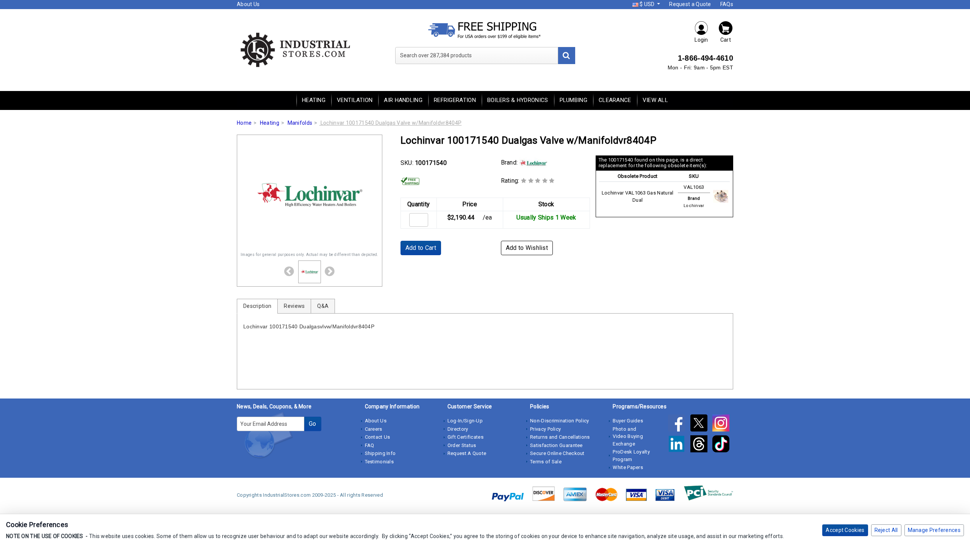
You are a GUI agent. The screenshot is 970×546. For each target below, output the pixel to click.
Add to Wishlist (527, 247)
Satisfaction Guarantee (556, 445)
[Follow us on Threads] (701, 445)
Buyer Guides (628, 421)
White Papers (628, 467)
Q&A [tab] (323, 306)
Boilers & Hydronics (517, 100)
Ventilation (354, 100)
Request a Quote (690, 4)
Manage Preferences (934, 530)
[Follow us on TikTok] (722, 445)
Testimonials (379, 461)
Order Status (461, 445)
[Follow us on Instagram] (722, 424)
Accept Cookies (845, 530)
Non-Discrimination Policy (559, 421)
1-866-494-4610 (705, 58)
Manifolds (300, 123)
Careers (373, 429)
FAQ (369, 445)
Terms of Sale (546, 461)
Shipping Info (380, 453)
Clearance (615, 100)
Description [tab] (257, 306)
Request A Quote (467, 453)
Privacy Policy (545, 429)
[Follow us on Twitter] (701, 424)
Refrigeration (455, 100)
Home (244, 123)
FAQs (726, 4)
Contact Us (377, 437)
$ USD (647, 4)
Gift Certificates (465, 437)
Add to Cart (420, 247)
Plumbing (573, 100)
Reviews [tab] (294, 306)
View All (655, 100)
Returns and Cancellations (560, 437)
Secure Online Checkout (557, 453)
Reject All (886, 530)
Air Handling (403, 100)
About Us (248, 4)
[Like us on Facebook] (679, 424)
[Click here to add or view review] (538, 180)
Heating (313, 100)
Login (701, 40)
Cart (725, 40)
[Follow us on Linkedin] (679, 445)
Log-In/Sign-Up (465, 421)
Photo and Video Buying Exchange (628, 436)
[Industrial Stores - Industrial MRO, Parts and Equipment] (294, 49)
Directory (457, 429)
